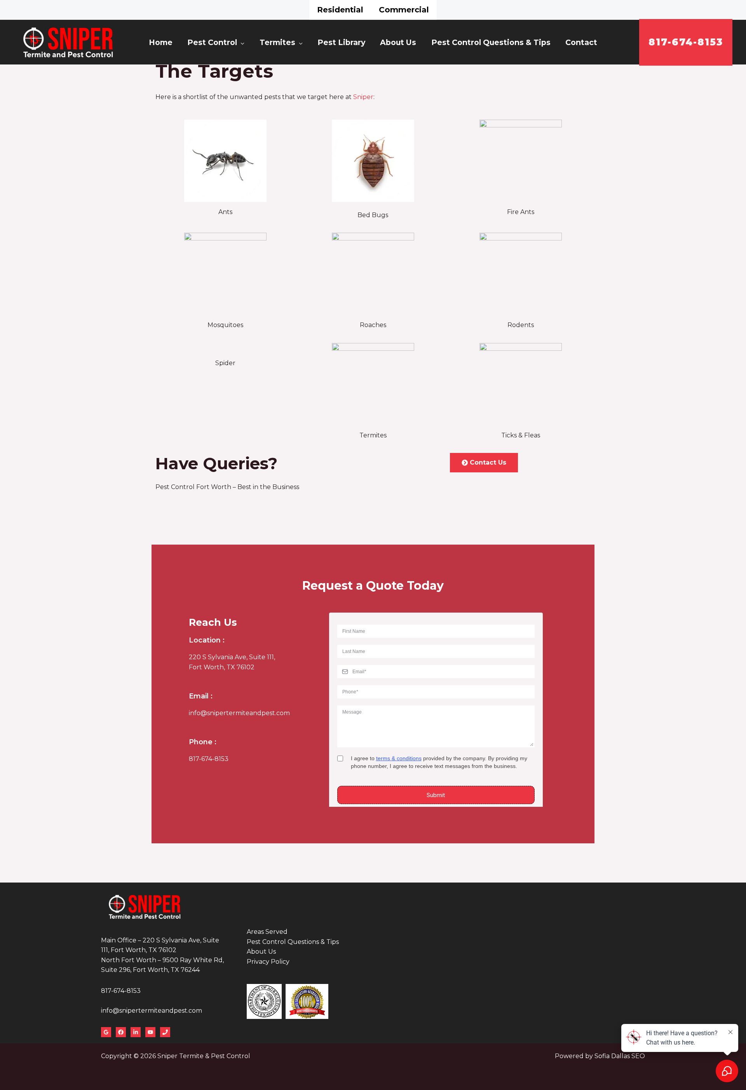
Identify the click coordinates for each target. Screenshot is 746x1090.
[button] (685, 42)
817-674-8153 (208, 759)
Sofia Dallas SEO (619, 1056)
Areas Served (267, 931)
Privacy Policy (268, 961)
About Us (398, 42)
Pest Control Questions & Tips (491, 42)
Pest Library (341, 42)
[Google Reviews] (106, 1032)
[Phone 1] (165, 1032)
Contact (581, 42)
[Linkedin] (136, 1032)
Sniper (363, 97)
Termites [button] (277, 42)
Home (161, 42)
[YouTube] (150, 1032)
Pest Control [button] (212, 42)
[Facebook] (121, 1032)
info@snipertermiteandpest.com (239, 713)
